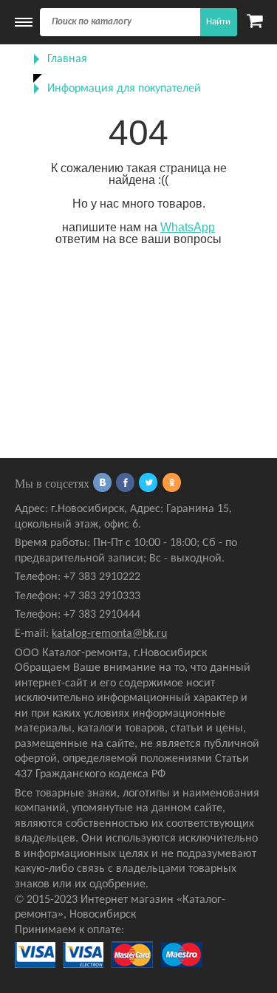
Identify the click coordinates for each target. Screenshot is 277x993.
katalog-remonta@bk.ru (109, 634)
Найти (218, 22)
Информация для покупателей (124, 89)
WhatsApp (187, 227)
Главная (67, 59)
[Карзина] (254, 22)
